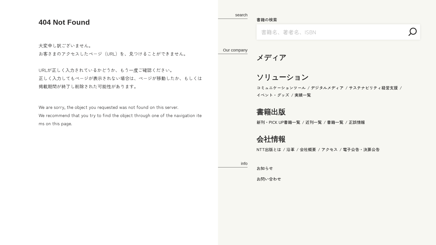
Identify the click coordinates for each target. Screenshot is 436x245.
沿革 (290, 149)
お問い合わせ (269, 179)
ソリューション (283, 77)
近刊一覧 (313, 122)
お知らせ (265, 168)
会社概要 (308, 149)
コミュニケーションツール (281, 88)
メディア (272, 57)
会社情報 (271, 139)
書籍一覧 (335, 122)
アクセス (329, 149)
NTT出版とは (269, 149)
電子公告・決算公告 (361, 149)
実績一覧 (303, 95)
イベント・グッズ (273, 95)
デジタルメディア (327, 88)
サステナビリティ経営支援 (373, 88)
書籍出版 (271, 112)
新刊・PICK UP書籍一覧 (278, 122)
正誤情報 (357, 122)
